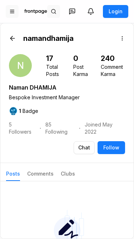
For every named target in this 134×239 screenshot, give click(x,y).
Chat (84, 147)
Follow (111, 147)
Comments (40, 174)
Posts (13, 174)
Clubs (68, 174)
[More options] (122, 38)
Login (116, 11)
